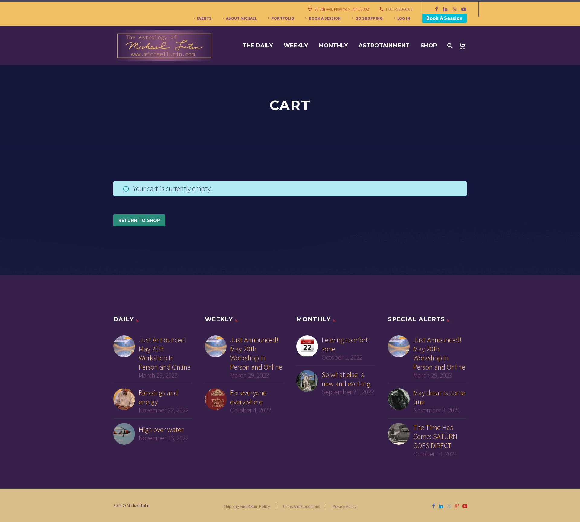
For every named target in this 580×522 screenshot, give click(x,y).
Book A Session (444, 17)
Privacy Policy (344, 506)
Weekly (296, 45)
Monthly (333, 45)
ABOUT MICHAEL (241, 18)
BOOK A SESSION (325, 18)
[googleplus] (457, 506)
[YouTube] (463, 9)
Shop (428, 45)
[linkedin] (441, 506)
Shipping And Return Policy (247, 506)
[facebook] (433, 506)
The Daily (258, 45)
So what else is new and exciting (346, 379)
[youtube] (464, 506)
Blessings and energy (158, 397)
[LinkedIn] (445, 9)
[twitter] (449, 506)
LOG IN (403, 18)
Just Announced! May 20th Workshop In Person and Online (165, 353)
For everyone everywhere (248, 397)
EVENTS (204, 18)
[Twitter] (454, 9)
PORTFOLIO (282, 18)
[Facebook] (436, 9)
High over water (161, 429)
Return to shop (139, 220)
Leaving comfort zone (345, 344)
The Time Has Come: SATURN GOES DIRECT (435, 436)
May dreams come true (439, 397)
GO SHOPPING (369, 18)
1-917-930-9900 (398, 9)
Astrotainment (384, 45)
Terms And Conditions (301, 506)
